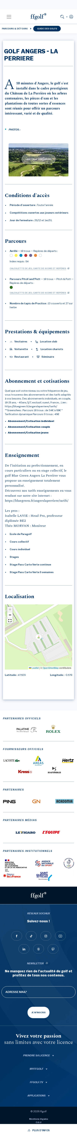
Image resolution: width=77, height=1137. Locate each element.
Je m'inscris (38, 1012)
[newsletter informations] (47, 964)
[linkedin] (24, 949)
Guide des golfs (47, 29)
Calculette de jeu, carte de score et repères (38, 268)
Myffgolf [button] (37, 1069)
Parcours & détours (15, 29)
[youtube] (60, 936)
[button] (9, 16)
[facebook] (16, 936)
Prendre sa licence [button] (36, 1055)
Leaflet (35, 667)
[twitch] (53, 949)
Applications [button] (36, 1095)
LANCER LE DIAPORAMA (39, 159)
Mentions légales (38, 1119)
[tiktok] (31, 936)
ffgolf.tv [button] (37, 1082)
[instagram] (45, 936)
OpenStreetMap (51, 667)
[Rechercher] (62, 16)
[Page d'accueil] (38, 16)
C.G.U (38, 1122)
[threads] (38, 949)
